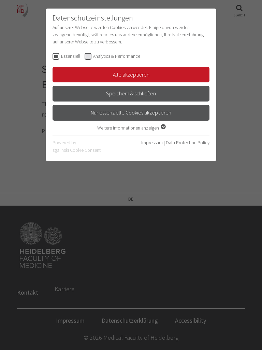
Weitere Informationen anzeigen (128, 128)
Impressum (152, 142)
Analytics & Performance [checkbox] (116, 56)
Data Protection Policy (187, 142)
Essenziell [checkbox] (70, 56)
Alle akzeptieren (131, 74)
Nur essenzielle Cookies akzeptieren (131, 112)
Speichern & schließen (131, 93)
